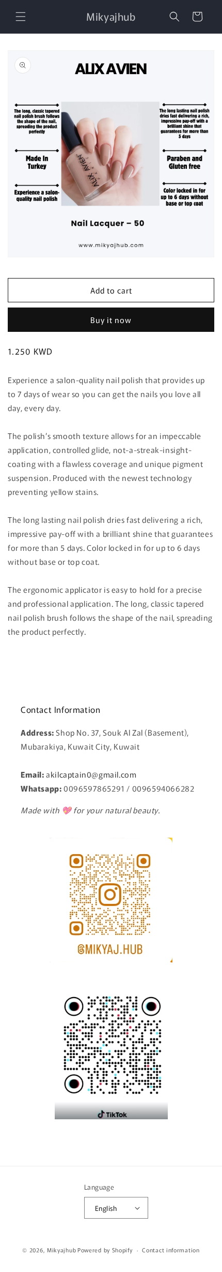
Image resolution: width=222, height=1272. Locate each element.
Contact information (170, 1250)
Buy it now (111, 319)
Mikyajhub (61, 1250)
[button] (20, 16)
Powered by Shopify (105, 1250)
